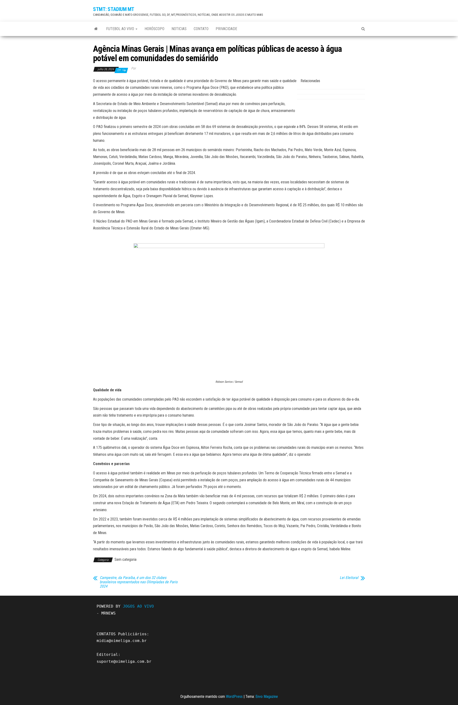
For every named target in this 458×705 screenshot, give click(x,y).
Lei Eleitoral (349, 578)
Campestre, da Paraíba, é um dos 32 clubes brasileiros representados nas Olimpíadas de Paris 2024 (138, 582)
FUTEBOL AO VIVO (120, 29)
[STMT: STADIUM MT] (96, 29)
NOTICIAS (179, 29)
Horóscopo (154, 29)
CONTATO (201, 29)
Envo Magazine (266, 696)
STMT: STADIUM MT (113, 9)
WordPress (234, 696)
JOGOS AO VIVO (138, 606)
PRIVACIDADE (226, 29)
